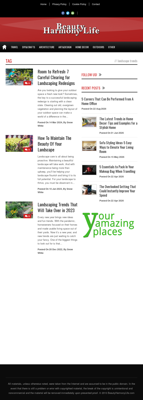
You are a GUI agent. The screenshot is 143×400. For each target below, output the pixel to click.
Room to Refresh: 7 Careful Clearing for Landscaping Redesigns (56, 77)
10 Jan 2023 (55, 188)
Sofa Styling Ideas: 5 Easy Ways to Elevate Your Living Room (116, 147)
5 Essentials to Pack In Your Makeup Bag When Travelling (117, 168)
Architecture (46, 47)
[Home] (4, 47)
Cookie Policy (79, 4)
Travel (14, 47)
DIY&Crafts (28, 47)
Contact (96, 4)
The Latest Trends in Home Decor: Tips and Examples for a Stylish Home (118, 123)
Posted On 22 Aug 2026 (94, 108)
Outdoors (98, 47)
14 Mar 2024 (55, 122)
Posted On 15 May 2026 (111, 157)
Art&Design (64, 47)
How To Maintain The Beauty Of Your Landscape (54, 143)
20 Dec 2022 (55, 249)
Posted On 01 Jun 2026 (111, 132)
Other (111, 47)
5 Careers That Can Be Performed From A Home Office (108, 101)
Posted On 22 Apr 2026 (111, 176)
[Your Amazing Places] (109, 237)
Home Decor (82, 47)
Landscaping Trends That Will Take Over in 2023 (57, 207)
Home (43, 4)
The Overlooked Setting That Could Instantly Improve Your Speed (117, 191)
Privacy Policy (59, 4)
